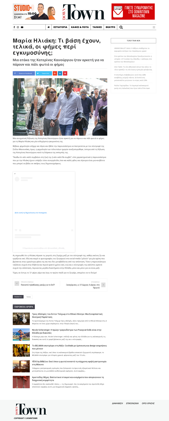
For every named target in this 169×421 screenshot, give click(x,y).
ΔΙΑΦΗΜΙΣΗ (117, 403)
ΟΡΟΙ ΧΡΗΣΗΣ (148, 403)
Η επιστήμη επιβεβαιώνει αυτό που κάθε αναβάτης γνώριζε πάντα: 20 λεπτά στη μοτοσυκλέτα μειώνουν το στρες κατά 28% (130, 77)
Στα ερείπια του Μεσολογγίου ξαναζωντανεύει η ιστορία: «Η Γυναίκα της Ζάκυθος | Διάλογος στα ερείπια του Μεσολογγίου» (133, 59)
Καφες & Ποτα (80, 27)
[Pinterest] (65, 73)
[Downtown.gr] (83, 12)
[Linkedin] (60, 73)
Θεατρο (110, 27)
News (29, 297)
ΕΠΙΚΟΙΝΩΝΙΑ (132, 403)
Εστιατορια (60, 27)
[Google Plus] (55, 73)
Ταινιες (97, 27)
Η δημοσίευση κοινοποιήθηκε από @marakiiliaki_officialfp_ (44, 248)
